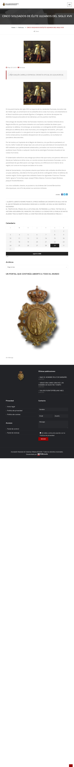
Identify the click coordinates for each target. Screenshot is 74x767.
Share (37, 31)
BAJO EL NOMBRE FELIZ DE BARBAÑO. (53, 377)
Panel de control (13, 429)
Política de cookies (13, 414)
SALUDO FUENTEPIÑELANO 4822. (52, 391)
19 (28, 242)
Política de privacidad (14, 411)
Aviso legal (11, 407)
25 (19, 245)
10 (10, 238)
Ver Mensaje (9, 357)
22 (55, 242)
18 (19, 242)
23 (63, 242)
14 (46, 238)
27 (37, 245)
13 (37, 238)
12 (28, 238)
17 (10, 242)
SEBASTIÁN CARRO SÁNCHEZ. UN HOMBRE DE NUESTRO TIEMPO (51, 384)
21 (46, 242)
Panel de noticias (13, 433)
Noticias (22, 68)
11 (19, 238)
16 (63, 238)
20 (37, 242)
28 (46, 245)
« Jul (7, 256)
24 (10, 245)
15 (55, 238)
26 (28, 245)
